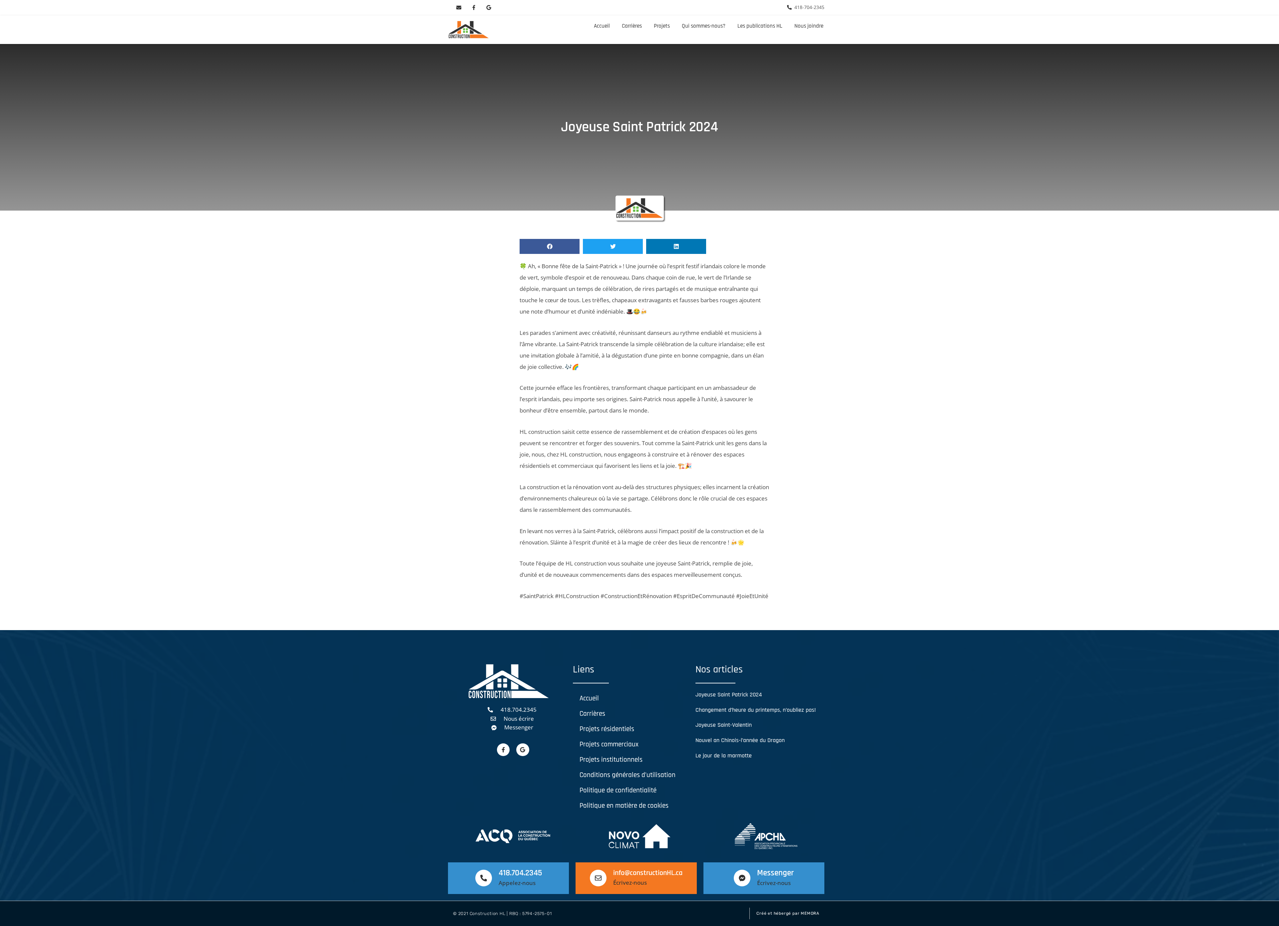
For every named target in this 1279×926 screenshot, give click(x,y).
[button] (550, 246)
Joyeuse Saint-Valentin (723, 725)
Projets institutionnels (611, 759)
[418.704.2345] (483, 878)
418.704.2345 (520, 872)
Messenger (775, 872)
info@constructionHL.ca (647, 872)
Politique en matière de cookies (624, 805)
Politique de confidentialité (618, 790)
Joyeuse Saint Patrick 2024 (728, 694)
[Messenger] (742, 878)
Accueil (602, 26)
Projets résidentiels (607, 728)
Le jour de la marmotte (723, 755)
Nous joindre (808, 26)
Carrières (632, 26)
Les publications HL (759, 26)
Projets (662, 26)
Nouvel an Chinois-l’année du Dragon (740, 740)
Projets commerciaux (609, 744)
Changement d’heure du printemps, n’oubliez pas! (755, 710)
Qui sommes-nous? (703, 26)
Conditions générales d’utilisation (627, 774)
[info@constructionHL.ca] (598, 878)
